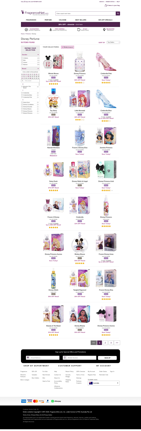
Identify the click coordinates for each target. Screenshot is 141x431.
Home (22, 34)
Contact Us (57, 375)
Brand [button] (24, 68)
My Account (91, 371)
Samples (34, 375)
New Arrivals (46, 375)
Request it (53, 155)
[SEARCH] (118, 13)
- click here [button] (70, 24)
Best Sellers (35, 378)
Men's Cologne (24, 380)
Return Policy (70, 371)
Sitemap (78, 378)
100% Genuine (80, 371)
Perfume (28, 34)
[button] (24, 74)
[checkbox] (30, 58)
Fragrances (23, 371)
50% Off (34, 371)
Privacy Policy (35, 415)
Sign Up (107, 358)
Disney (68, 47)
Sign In (101, 1)
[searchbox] (86, 13)
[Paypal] (47, 401)
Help (118, 1)
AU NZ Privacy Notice (46, 415)
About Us (57, 378)
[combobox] (88, 13)
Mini (44, 378)
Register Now (92, 375)
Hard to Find (46, 381)
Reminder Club (103, 375)
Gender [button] (24, 54)
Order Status (110, 1)
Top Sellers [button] (111, 42)
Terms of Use (80, 375)
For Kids (45, 371)
